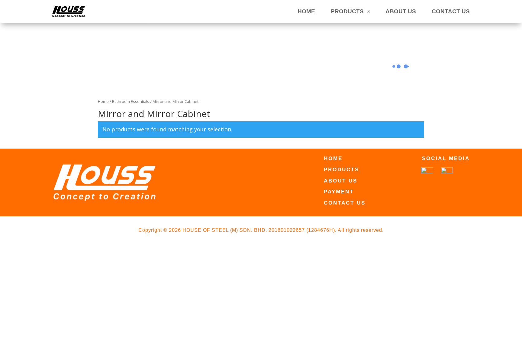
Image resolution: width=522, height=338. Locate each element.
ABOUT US (400, 11)
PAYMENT (339, 192)
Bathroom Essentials (130, 101)
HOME (306, 11)
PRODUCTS (347, 11)
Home (103, 101)
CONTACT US (451, 11)
